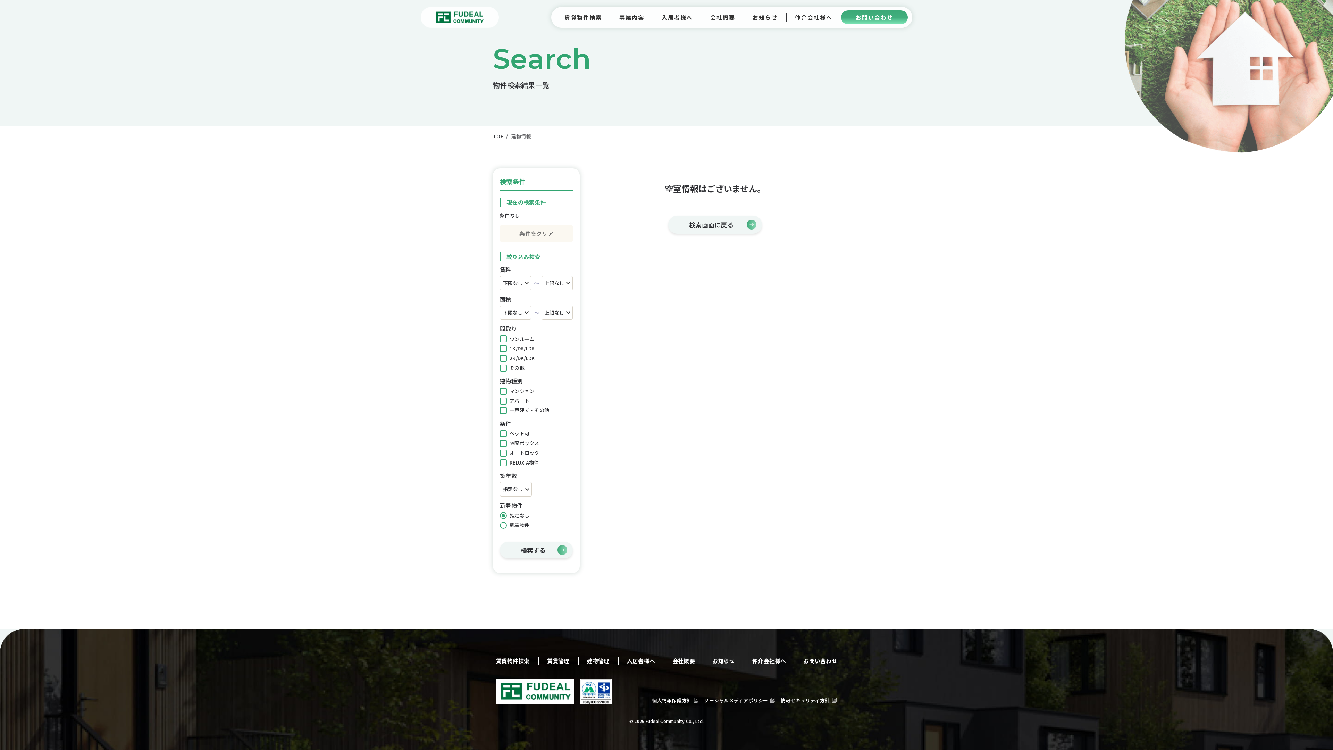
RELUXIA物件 (524, 462)
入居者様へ (641, 661)
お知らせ (723, 661)
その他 (517, 367)
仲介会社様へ (769, 661)
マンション (522, 391)
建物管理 (598, 661)
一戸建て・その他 (529, 410)
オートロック (524, 452)
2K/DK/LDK (522, 358)
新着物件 (519, 525)
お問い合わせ (820, 661)
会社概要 (683, 661)
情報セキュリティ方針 (805, 700)
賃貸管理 (558, 661)
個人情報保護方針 (671, 700)
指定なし (519, 515)
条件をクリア (536, 233)
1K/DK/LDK (522, 348)
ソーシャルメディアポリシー (736, 700)
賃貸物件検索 (513, 661)
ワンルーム (522, 338)
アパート (519, 400)
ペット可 (519, 433)
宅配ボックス (524, 443)
